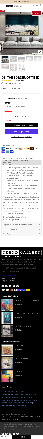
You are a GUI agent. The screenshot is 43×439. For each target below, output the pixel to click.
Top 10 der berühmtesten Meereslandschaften (17, 397)
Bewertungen (7, 234)
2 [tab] (15, 53)
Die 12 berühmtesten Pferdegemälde (14, 406)
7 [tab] (27, 53)
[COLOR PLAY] (7, 376)
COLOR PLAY (19, 371)
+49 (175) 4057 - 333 (8, 281)
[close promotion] (41, 2)
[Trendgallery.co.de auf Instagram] (14, 286)
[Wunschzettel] (37, 6)
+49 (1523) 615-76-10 (8, 278)
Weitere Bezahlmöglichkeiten (22, 137)
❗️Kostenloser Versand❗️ (21, 2)
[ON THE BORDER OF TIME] (5, 66)
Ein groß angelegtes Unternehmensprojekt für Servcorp (20, 394)
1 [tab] (13, 53)
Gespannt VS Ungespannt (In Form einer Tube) (18, 225)
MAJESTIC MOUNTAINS (23, 326)
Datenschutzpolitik (8, 416)
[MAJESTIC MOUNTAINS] (7, 331)
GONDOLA (19, 346)
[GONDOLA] (7, 350)
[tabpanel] (21, 33)
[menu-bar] (3, 6)
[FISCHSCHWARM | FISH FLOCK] (7, 318)
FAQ (38, 416)
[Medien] (40, 52)
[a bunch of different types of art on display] (21, 67)
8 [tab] (29, 53)
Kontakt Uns (6, 419)
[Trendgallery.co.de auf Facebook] (3, 286)
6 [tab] (25, 53)
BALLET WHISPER (21, 359)
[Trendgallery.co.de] (14, 6)
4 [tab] (20, 53)
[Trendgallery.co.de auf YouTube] (17, 286)
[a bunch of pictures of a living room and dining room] (13, 67)
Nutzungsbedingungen (26, 416)
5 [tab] (22, 53)
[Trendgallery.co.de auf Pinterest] (10, 286)
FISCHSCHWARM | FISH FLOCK (26, 313)
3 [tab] (17, 53)
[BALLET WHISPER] (7, 363)
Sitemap (15, 419)
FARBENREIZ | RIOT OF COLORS (27, 300)
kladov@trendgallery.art (9, 275)
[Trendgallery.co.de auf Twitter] (6, 286)
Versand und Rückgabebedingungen (14, 414)
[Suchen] (33, 6)
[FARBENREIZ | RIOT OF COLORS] (7, 305)
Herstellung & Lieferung (11, 229)
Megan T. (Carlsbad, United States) (13, 391)
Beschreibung (7, 162)
